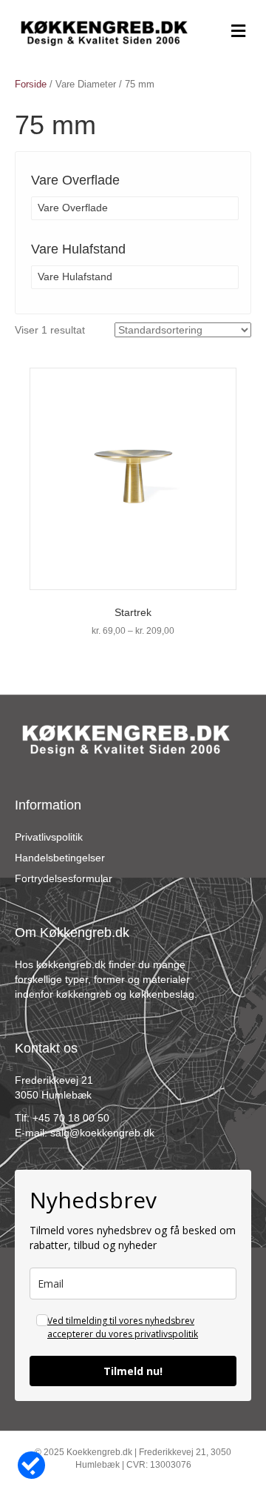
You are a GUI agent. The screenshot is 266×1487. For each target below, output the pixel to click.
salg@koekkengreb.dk (102, 1133)
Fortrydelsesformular (63, 878)
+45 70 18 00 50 (71, 1118)
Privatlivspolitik (49, 837)
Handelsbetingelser (60, 858)
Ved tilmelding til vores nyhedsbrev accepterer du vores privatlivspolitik (122, 1327)
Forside (31, 84)
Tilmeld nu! (133, 1371)
